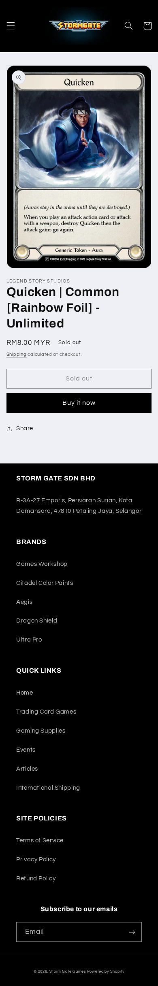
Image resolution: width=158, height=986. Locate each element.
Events (26, 750)
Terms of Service (40, 840)
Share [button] (24, 428)
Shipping (16, 354)
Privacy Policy (36, 859)
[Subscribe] (132, 932)
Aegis (24, 602)
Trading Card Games (46, 712)
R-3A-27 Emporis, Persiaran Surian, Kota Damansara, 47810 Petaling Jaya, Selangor (78, 505)
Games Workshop (42, 564)
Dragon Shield (36, 621)
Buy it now (79, 403)
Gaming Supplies (40, 731)
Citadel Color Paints (44, 583)
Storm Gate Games (67, 971)
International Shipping (48, 788)
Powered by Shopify (105, 971)
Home (24, 693)
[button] (10, 26)
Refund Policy (36, 879)
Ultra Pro (29, 640)
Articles (27, 769)
